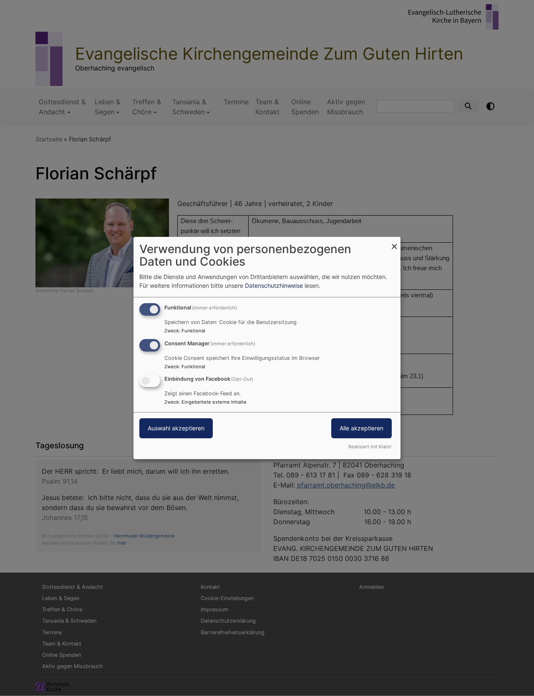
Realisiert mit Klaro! (369, 447)
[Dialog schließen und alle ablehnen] (394, 242)
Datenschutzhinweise (274, 285)
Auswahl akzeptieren (176, 428)
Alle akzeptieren (361, 428)
